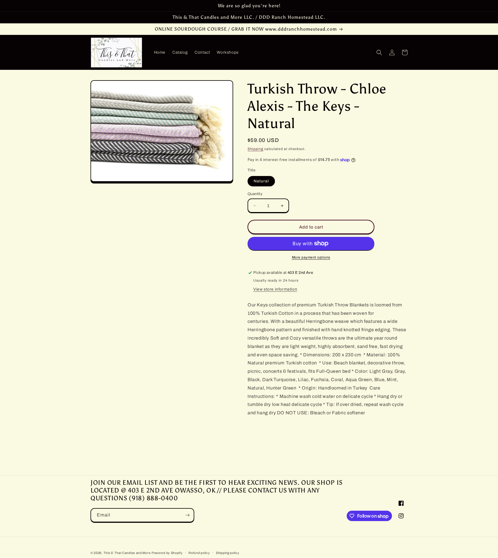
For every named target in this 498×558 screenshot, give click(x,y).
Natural (261, 181)
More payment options (311, 257)
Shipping (255, 149)
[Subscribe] (187, 515)
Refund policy (199, 553)
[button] (379, 52)
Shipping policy (227, 553)
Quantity (255, 194)
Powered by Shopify (167, 553)
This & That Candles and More (127, 553)
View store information (275, 289)
